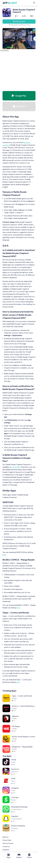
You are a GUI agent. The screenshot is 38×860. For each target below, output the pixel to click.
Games (19, 857)
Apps (8, 857)
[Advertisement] (19, 70)
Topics (29, 857)
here (4, 555)
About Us (5, 837)
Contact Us (6, 846)
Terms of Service (8, 843)
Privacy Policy (7, 840)
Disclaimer (6, 850)
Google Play (16, 467)
